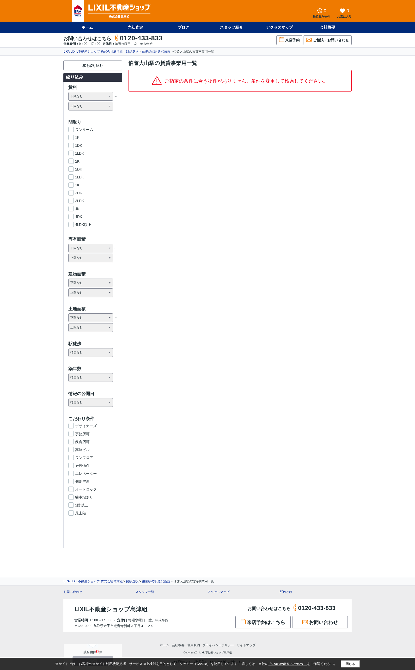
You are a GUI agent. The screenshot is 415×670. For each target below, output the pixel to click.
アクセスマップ (218, 592)
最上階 (80, 513)
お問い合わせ (72, 592)
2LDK (79, 177)
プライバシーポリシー (218, 645)
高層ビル (82, 450)
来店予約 (292, 40)
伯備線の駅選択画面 (156, 51)
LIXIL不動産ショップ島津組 (110, 609)
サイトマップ (246, 645)
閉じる (350, 664)
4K (77, 209)
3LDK (79, 201)
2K (77, 161)
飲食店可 (82, 442)
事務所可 (82, 434)
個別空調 (82, 481)
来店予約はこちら (266, 622)
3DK (78, 193)
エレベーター (86, 473)
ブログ (183, 27)
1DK (78, 145)
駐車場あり (84, 497)
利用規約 (193, 645)
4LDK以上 (83, 225)
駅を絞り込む (93, 65)
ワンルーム (84, 130)
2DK (78, 169)
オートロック (86, 489)
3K (77, 185)
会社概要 (327, 27)
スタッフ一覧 (144, 592)
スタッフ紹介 (231, 27)
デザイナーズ (86, 426)
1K (77, 137)
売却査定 (135, 27)
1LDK (79, 153)
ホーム (87, 27)
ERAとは (286, 592)
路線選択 (132, 51)
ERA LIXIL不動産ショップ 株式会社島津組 (93, 51)
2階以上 (81, 505)
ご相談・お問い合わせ (331, 40)
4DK (78, 217)
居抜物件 (82, 465)
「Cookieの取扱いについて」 (288, 664)
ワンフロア (84, 458)
